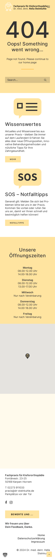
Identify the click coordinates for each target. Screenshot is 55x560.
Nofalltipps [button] (17, 223)
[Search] (27, 80)
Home (41, 535)
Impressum (38, 541)
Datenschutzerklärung (31, 538)
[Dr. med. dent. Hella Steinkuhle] (26, 7)
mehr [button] (13, 159)
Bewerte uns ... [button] (22, 514)
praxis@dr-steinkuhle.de (19, 490)
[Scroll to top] (49, 554)
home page (30, 62)
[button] (48, 6)
